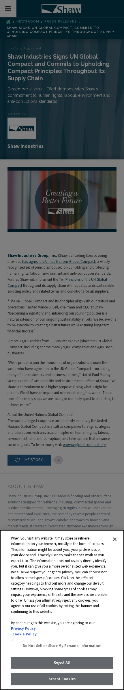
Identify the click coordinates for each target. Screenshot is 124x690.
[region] (62, 610)
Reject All (62, 662)
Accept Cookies (62, 679)
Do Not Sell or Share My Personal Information (62, 645)
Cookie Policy (24, 634)
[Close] (114, 539)
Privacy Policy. (24, 628)
